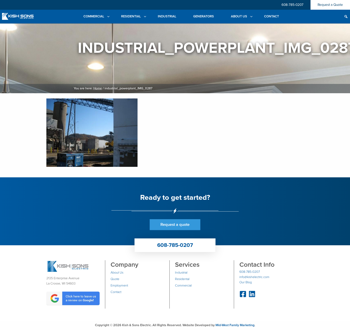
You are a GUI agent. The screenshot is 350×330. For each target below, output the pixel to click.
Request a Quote (330, 5)
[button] (322, 16)
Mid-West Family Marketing (235, 325)
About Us (117, 273)
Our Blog (245, 282)
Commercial (183, 285)
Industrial (181, 273)
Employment (119, 285)
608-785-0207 (292, 5)
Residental (182, 279)
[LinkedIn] (252, 296)
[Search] (346, 17)
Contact (116, 292)
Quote (115, 279)
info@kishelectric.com (254, 277)
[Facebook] (242, 296)
